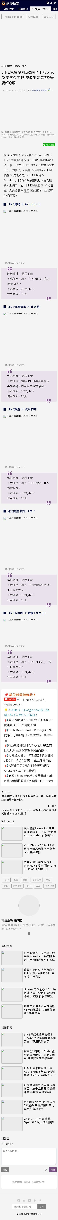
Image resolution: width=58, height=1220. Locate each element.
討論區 (5, 1138)
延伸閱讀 (6, 946)
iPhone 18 (7, 821)
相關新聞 (6, 1027)
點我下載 (27, 274)
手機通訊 (23, 9)
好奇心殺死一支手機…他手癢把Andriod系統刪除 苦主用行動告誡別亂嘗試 (39, 956)
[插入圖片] (45, 1169)
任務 (6, 886)
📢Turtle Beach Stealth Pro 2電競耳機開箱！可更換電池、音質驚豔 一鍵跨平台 (28, 735)
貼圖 (25, 880)
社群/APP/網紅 (40, 9)
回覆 (53, 1169)
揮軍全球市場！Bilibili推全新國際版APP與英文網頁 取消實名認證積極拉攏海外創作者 (40, 1055)
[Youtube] (47, 3)
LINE (6, 880)
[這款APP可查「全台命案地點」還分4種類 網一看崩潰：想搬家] (12, 975)
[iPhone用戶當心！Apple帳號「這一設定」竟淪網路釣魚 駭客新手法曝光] (12, 995)
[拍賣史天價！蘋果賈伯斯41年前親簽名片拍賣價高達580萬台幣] (12, 1011)
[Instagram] (24, 1200)
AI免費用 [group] (33, 16)
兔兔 (38, 886)
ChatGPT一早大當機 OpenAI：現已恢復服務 (39, 1120)
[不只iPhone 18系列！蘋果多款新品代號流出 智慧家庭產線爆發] (12, 850)
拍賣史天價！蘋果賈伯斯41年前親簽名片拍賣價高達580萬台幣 (39, 1009)
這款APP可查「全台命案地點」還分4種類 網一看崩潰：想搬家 (39, 973)
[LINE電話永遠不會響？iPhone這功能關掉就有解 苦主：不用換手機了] (12, 1040)
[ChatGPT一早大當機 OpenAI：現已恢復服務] (12, 1124)
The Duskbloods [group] (12, 16)
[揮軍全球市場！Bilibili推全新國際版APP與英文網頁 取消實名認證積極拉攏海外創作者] (12, 1057)
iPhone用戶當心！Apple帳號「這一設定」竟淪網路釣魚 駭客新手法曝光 (40, 993)
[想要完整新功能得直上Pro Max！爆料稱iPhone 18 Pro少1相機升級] (12, 867)
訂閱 (42, 1206)
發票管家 (17, 886)
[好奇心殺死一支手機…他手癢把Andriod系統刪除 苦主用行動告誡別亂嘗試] (12, 958)
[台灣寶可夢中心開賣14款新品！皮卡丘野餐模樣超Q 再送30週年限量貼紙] (12, 1090)
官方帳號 (49, 886)
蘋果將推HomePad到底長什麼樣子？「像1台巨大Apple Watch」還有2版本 (40, 832)
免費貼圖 (36, 880)
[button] (51, 3)
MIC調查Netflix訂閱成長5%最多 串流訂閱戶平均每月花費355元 (39, 1105)
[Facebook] (18, 1200)
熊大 (29, 886)
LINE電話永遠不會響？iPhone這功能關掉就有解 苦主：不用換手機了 (40, 1038)
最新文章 (9, 9)
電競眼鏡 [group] (49, 16)
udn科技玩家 (6, 66)
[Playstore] (34, 1200)
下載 (48, 880)
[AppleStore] (40, 1200)
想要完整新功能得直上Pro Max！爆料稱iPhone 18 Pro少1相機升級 (40, 865)
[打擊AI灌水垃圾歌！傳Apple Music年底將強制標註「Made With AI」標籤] (12, 1073)
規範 (5, 1169)
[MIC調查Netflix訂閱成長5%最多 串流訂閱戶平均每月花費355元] (12, 1107)
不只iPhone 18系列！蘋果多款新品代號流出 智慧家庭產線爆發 (40, 848)
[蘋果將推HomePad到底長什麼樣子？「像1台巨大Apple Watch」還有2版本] (12, 834)
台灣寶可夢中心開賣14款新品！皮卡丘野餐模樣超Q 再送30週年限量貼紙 (39, 1088)
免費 (16, 880)
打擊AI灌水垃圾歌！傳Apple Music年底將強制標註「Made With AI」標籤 (40, 1071)
